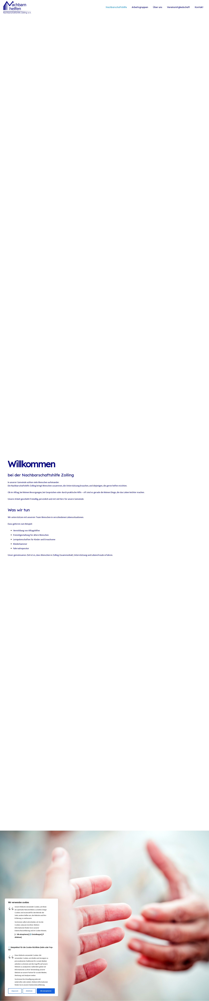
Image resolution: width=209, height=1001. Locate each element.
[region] (31, 947)
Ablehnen (29, 991)
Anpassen (14, 991)
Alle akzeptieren (45, 991)
